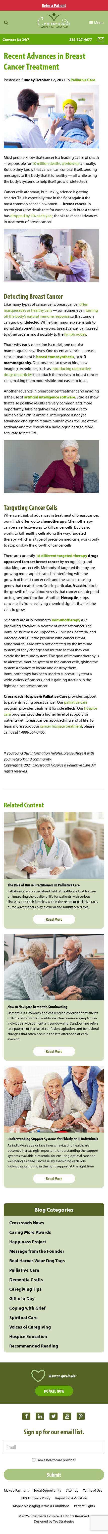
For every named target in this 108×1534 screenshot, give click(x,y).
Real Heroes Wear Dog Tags (37, 1260)
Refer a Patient (54, 5)
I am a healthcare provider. (56, 1460)
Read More (54, 919)
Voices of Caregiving (30, 1327)
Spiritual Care (23, 1317)
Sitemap (72, 1490)
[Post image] (54, 845)
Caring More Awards (30, 1232)
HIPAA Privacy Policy (35, 1498)
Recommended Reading (33, 1346)
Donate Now (54, 1391)
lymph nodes (75, 334)
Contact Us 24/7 (16, 39)
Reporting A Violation (71, 1498)
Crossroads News (26, 1223)
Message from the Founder (36, 1251)
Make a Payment (16, 1490)
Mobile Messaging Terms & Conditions (41, 1506)
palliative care (75, 702)
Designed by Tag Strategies (54, 1521)
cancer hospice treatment (60, 726)
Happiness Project (27, 1242)
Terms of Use (92, 1490)
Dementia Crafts (26, 1279)
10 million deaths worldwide (55, 163)
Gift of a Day (21, 1298)
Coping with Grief (27, 1308)
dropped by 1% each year (31, 215)
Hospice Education (28, 1336)
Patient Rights (84, 1506)
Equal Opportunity (47, 1490)
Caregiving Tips (25, 1289)
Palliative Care (83, 79)
